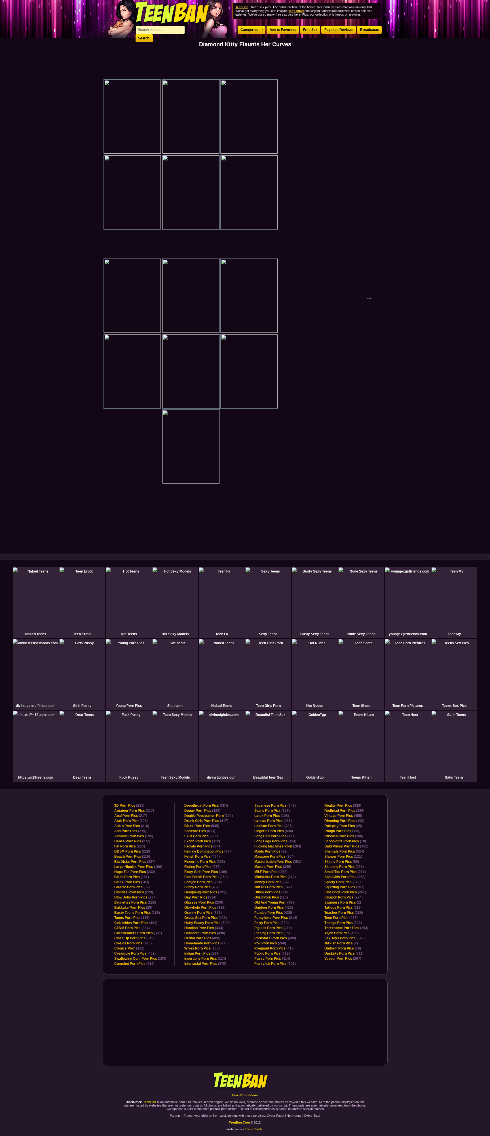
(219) (201, 953)
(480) (202, 938)
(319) (134, 938)
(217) (134, 811)
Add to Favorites (283, 30)
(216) (131, 826)
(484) (273, 831)
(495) (273, 826)
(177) (274, 836)
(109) (205, 872)
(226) (129, 846)
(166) (341, 933)
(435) (273, 913)
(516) (134, 964)
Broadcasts (369, 30)
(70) (345, 841)
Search (144, 38)
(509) (207, 923)
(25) (343, 826)
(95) (272, 933)
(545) (201, 826)
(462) (271, 872)
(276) (202, 867)
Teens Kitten (361, 777)
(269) (206, 877)
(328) (342, 806)
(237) (135, 897)
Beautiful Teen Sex (268, 777)
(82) (132, 887)
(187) (131, 877)
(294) (343, 897)
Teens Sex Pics (454, 706)
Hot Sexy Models (175, 634)
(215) (129, 806)
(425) (206, 943)
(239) (130, 831)
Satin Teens (454, 777)
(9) (341, 943)
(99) (341, 862)
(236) (344, 867)
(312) (272, 953)
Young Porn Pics (129, 706)
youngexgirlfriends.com (408, 634)
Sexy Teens (268, 634)
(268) (270, 943)
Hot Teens (129, 634)
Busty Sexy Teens (315, 634)
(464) (202, 857)
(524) (344, 851)
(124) (205, 959)
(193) (140, 959)
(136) (202, 948)
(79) (342, 948)
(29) (133, 908)
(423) (202, 811)
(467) (208, 851)
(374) (202, 846)
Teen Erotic (82, 634)
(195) (133, 836)
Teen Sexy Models (175, 777)
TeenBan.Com (239, 1122)
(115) (271, 897)
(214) (275, 918)
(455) (343, 816)
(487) (273, 821)
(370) (205, 964)
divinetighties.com (221, 777)
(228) (132, 851)
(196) (138, 867)
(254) (203, 882)
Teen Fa (222, 634)
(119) (132, 857)
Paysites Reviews (338, 30)
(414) (272, 959)
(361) (203, 913)
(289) (343, 913)
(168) (342, 831)
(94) (271, 882)
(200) (343, 836)
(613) (199, 831)
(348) (272, 892)
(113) (343, 908)
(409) (275, 938)
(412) (129, 948)
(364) (132, 928)
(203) (344, 887)
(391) (277, 862)
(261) (345, 872)
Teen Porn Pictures (407, 706)
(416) (274, 948)
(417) (206, 821)
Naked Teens (35, 634)
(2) (342, 902)
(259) (203, 902)
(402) (135, 953)
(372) (202, 841)
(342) (273, 887)
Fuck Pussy (128, 777)
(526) (201, 836)
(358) (345, 877)
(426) (341, 918)
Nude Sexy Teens (361, 634)
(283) (277, 846)
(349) (275, 806)
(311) (344, 953)
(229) (133, 892)
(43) (201, 887)
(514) (200, 897)
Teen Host (408, 777)
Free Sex (310, 30)
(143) (133, 943)
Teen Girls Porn (268, 706)
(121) (343, 857)
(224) (208, 816)
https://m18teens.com (35, 777)
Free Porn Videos (245, 1095)
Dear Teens (82, 777)
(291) (205, 892)
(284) (346, 928)
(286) (344, 811)
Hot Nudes (314, 706)
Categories (249, 30)
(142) (275, 877)
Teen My (454, 634)
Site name (175, 706)
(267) (342, 959)
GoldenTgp (315, 777)
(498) (204, 933)
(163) (131, 882)
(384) (206, 806)
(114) (275, 841)
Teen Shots (361, 706)
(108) (271, 816)
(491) (135, 923)
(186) (137, 913)
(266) (204, 862)
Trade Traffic (254, 1129)
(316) (204, 908)
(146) (131, 918)
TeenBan (245, 1081)
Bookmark (297, 10)
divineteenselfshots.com (36, 706)
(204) (274, 857)
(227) (134, 862)
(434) (203, 928)
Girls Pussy (82, 706)
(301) (138, 933)
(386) (274, 902)
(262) (346, 846)
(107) (131, 821)
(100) (344, 821)
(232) (132, 841)
